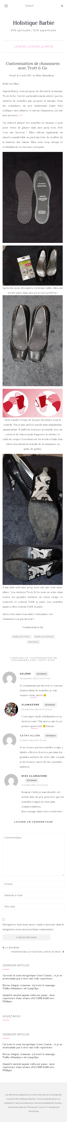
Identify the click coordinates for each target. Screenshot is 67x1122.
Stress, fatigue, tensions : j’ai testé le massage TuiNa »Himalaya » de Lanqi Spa (29, 987)
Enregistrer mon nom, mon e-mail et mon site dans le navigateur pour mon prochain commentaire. (33, 927)
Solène (25, 673)
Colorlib (42, 1107)
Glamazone (30, 704)
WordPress (33, 1111)
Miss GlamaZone (45, 75)
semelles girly (21, 636)
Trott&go (33, 642)
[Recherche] (62, 5)
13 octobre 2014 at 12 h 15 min (34, 785)
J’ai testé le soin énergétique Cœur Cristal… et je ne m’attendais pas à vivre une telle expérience (32, 977)
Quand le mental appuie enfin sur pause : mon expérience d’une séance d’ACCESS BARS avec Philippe (28, 998)
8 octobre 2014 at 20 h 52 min (33, 740)
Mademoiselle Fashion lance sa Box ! (37, 951)
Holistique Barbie (33, 22)
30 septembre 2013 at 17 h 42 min (36, 709)
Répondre (42, 674)
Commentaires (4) (33, 627)
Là (19, 115)
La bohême (11, 947)
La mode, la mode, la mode (33, 46)
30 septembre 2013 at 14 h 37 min (35, 678)
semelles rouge (44, 636)
